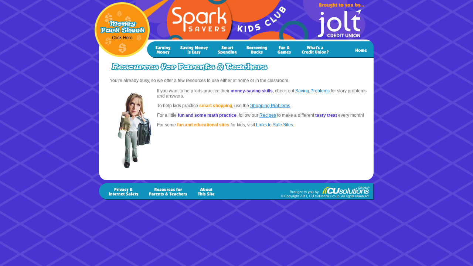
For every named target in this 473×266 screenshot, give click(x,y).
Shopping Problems (270, 105)
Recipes (267, 115)
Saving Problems (312, 90)
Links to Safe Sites (274, 124)
